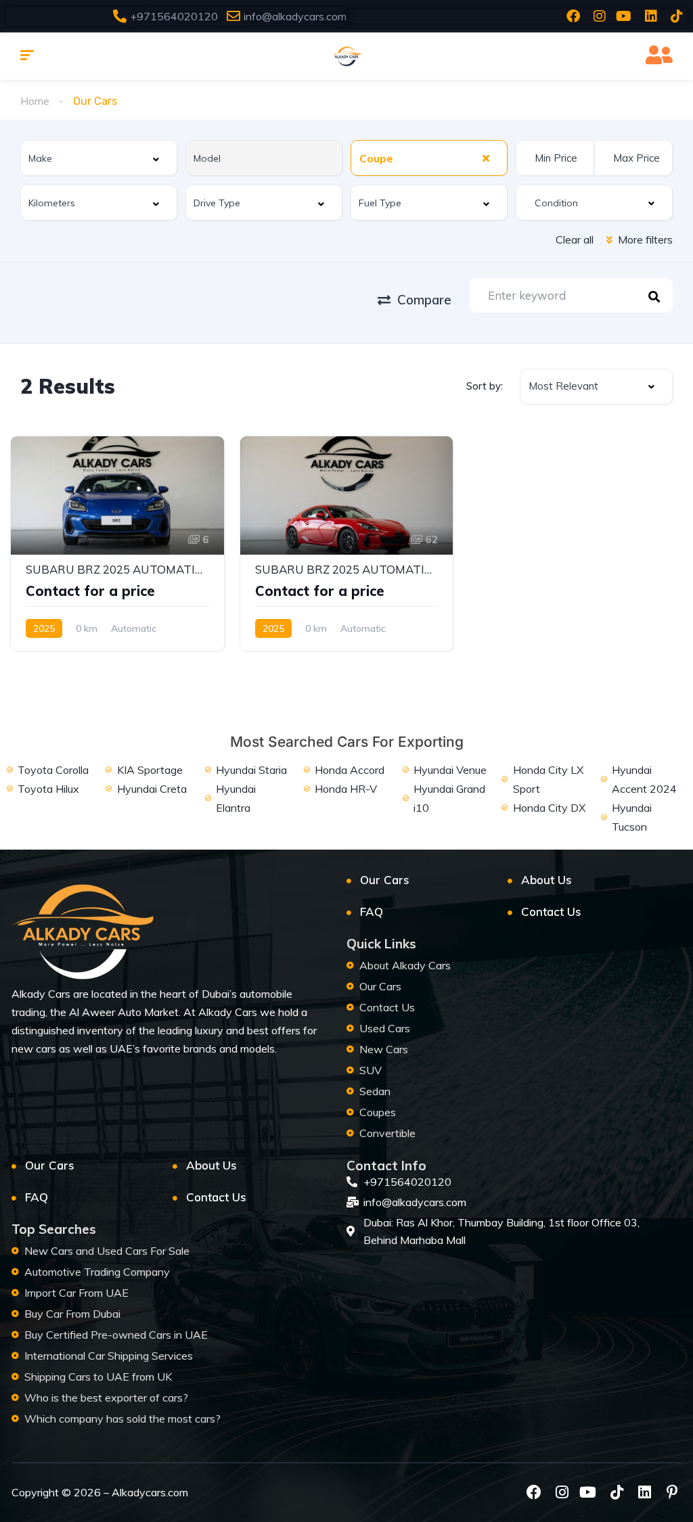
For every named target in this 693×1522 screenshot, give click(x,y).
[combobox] (98, 158)
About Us (546, 880)
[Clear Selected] (486, 157)
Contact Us (551, 911)
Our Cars (384, 880)
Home (34, 101)
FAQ (371, 911)
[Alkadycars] (346, 56)
